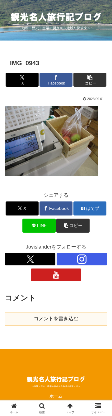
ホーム (56, 396)
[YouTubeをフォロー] (56, 274)
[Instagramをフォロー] (82, 259)
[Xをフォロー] (30, 259)
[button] (90, 80)
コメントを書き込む (56, 318)
